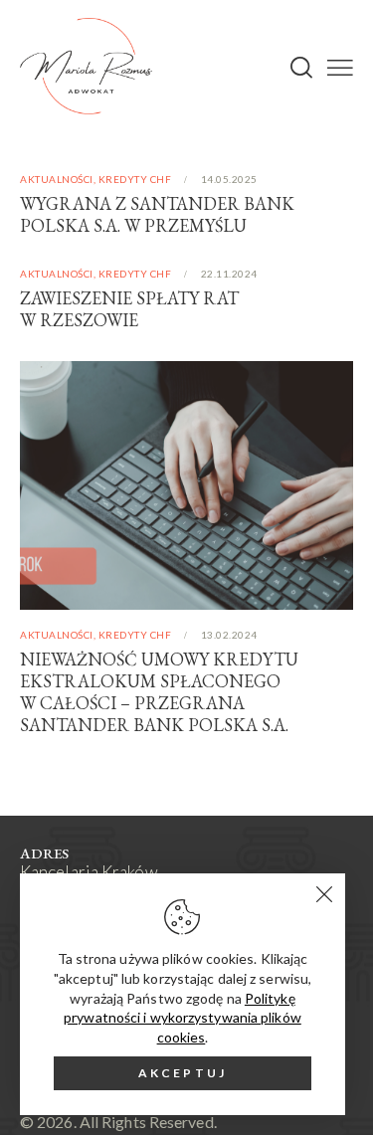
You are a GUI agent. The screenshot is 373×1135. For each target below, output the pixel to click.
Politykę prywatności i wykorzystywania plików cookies (182, 1017)
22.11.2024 (229, 274)
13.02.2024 (229, 635)
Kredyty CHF (135, 179)
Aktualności (56, 179)
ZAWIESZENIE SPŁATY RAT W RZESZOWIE (129, 309)
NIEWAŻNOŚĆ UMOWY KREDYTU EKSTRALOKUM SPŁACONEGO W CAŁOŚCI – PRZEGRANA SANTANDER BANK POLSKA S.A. (159, 692)
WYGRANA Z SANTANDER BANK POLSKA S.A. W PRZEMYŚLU (157, 215)
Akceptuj (182, 1072)
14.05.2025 (229, 179)
